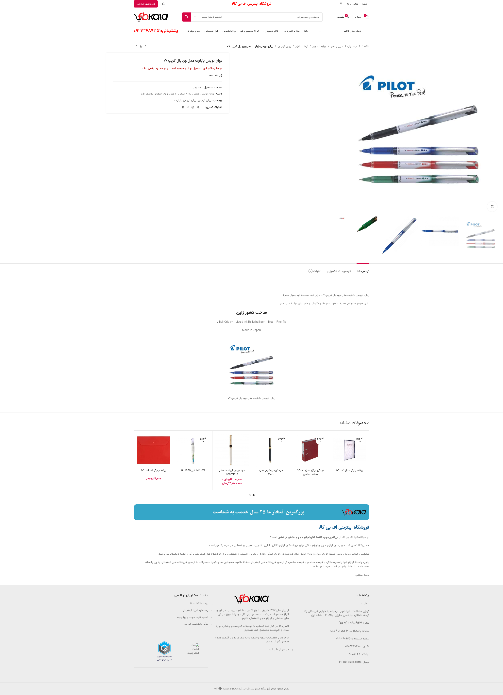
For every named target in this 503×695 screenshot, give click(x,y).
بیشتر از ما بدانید (279, 649)
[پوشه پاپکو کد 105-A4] (153, 450)
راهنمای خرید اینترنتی (195, 610)
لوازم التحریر (319, 46)
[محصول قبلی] (145, 46)
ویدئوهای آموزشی (146, 4)
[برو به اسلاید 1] (254, 495)
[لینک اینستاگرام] (341, 4)
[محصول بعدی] (136, 46)
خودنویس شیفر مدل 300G (271, 472)
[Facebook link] (203, 107)
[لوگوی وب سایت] (151, 17)
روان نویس (284, 46)
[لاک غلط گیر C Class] (192, 450)
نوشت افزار (301, 46)
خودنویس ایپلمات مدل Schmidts (232, 472)
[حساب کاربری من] (163, 4)
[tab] (363, 269)
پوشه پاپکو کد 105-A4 (153, 470)
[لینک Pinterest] (192, 107)
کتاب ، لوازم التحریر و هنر (345, 46)
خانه (366, 46)
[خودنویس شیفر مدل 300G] (271, 450)
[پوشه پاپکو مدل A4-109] (349, 450)
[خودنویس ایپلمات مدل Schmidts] (231, 450)
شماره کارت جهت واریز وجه (192, 617)
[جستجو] (186, 17)
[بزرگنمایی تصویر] (492, 207)
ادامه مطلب (362, 575)
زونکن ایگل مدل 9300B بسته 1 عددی (310, 472)
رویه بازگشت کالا (198, 603)
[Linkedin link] (188, 107)
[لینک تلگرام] (183, 107)
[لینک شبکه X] (198, 107)
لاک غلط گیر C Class (193, 470)
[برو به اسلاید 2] (250, 495)
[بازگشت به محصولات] (141, 46)
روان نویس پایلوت (185, 100)
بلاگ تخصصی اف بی (196, 624)
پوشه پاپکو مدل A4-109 (349, 470)
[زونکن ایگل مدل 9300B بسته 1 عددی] (310, 450)
